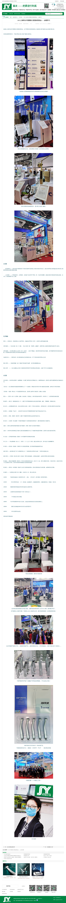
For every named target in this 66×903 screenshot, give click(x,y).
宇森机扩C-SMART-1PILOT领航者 (38, 876)
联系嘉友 (63, 9)
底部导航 (8, 886)
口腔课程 (49, 9)
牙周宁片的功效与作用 (8, 858)
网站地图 (62, 1)
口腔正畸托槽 (12, 889)
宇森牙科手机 (29, 9)
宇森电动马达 (22, 9)
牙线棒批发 (23, 13)
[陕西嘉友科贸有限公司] (7, 9)
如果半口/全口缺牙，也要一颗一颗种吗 (30, 857)
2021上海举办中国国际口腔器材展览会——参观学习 (33, 17)
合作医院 (11, 891)
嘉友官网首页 (15, 9)
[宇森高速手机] (33, 743)
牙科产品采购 (35, 9)
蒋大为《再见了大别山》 (48, 855)
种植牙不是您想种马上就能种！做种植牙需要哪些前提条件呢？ (15, 857)
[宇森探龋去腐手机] (9, 875)
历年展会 (20, 17)
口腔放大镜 (11, 13)
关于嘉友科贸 (4, 889)
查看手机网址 (26, 23)
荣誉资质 (19, 891)
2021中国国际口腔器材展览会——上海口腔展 (16, 849)
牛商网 (34, 900)
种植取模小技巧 (26, 855)
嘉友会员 (58, 9)
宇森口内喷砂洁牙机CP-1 (23, 876)
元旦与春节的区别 (7, 854)
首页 (10, 17)
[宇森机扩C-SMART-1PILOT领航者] (38, 875)
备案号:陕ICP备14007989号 (29, 898)
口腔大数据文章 (42, 9)
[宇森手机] (33, 678)
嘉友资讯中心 (15, 17)
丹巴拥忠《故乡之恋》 (47, 857)
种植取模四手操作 (27, 854)
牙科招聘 (54, 9)
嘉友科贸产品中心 (21, 889)
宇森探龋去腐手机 (9, 876)
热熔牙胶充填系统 (17, 13)
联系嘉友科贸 (4, 893)
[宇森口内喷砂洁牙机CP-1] (23, 875)
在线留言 (57, 1)
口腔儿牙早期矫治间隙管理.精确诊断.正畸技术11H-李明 (13, 855)
